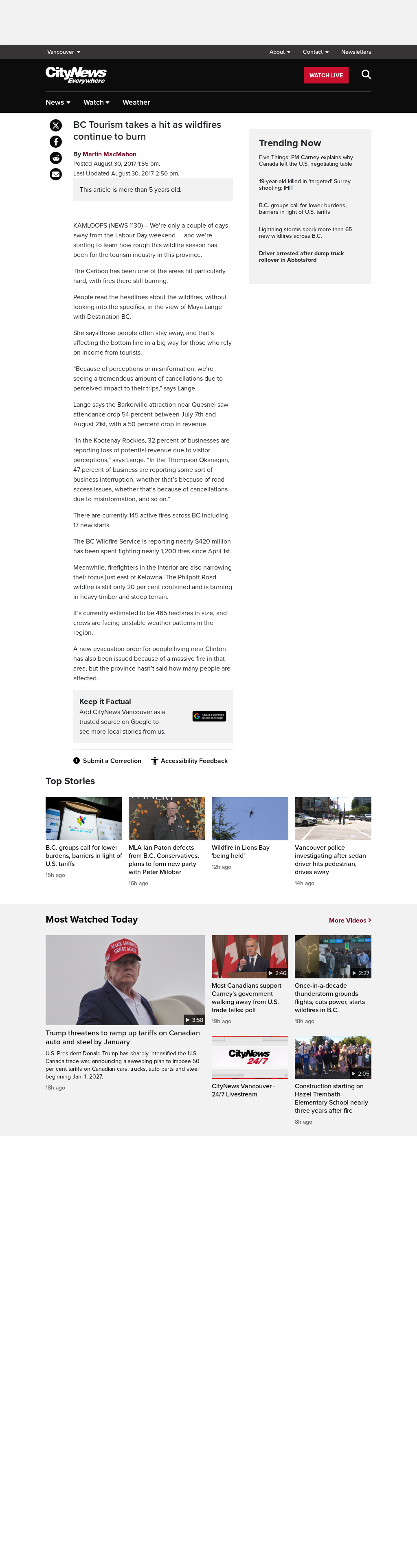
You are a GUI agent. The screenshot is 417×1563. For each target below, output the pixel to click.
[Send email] (56, 174)
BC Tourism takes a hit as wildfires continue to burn (147, 130)
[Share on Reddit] (56, 158)
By (104, 154)
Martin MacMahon (109, 154)
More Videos (348, 920)
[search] (366, 75)
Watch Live (326, 75)
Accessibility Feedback (194, 761)
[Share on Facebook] (56, 142)
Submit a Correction (112, 761)
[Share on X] (56, 125)
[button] (280, 52)
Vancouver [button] (60, 51)
